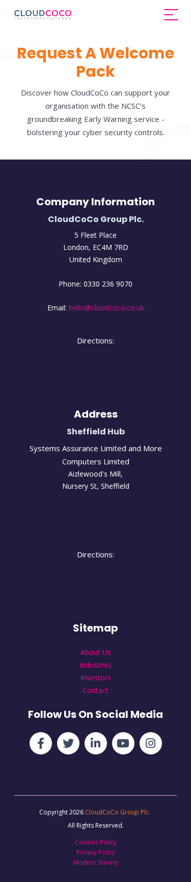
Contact (95, 690)
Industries (95, 665)
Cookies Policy (96, 842)
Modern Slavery (95, 862)
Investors (95, 677)
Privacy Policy (95, 852)
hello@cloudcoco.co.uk (106, 307)
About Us (95, 652)
